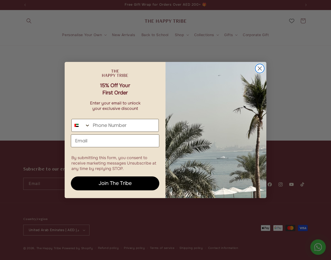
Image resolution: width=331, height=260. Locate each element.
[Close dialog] (259, 68)
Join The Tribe (115, 183)
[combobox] (81, 125)
